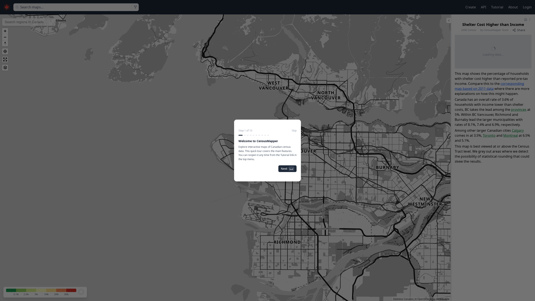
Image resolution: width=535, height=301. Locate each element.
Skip (294, 130)
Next (284, 169)
